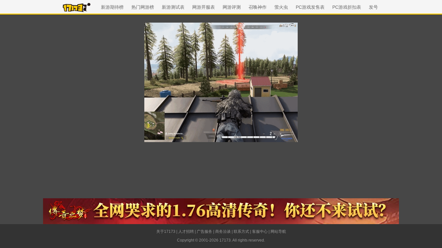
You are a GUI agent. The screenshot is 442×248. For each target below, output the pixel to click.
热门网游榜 (142, 7)
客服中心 (260, 231)
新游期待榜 (112, 7)
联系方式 (241, 231)
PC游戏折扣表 (346, 7)
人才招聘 (186, 231)
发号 (373, 7)
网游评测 (232, 7)
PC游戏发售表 (310, 7)
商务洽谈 (223, 231)
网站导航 (278, 231)
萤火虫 (281, 7)
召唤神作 (258, 7)
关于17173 (165, 231)
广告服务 (204, 231)
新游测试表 (173, 7)
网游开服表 (203, 7)
